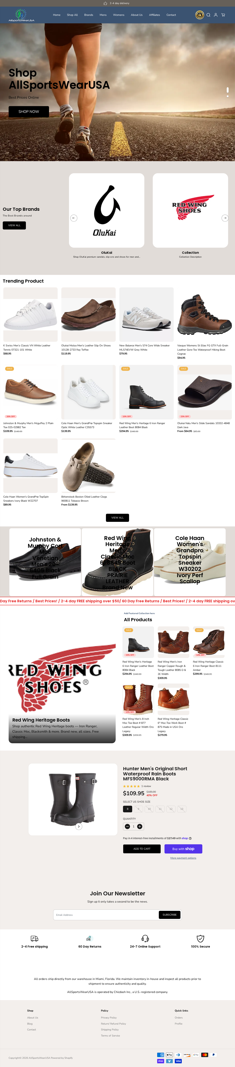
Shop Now (29, 111)
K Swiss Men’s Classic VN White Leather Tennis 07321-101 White (26, 347)
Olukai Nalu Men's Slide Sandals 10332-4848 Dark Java (203, 425)
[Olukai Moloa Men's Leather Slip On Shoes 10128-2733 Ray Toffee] (88, 314)
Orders (179, 1017)
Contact (171, 15)
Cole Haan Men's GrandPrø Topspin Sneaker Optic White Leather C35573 (86, 425)
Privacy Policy (109, 1017)
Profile (178, 1023)
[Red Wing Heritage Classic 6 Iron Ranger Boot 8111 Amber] (209, 642)
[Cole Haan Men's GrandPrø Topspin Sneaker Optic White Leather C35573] (88, 392)
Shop (45, 585)
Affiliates (154, 15)
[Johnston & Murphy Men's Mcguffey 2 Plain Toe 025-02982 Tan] (30, 392)
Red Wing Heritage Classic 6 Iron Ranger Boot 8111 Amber (208, 666)
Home (56, 15)
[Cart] (223, 15)
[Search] (208, 15)
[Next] (225, 218)
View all (117, 517)
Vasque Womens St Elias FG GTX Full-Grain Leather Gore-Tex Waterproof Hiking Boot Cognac (202, 350)
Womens (118, 15)
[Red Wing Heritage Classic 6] (173, 699)
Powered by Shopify (62, 1058)
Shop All (72, 15)
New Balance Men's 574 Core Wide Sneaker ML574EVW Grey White (144, 347)
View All (14, 225)
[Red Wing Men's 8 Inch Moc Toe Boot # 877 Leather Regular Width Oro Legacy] (138, 699)
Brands (88, 15)
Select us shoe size (136, 802)
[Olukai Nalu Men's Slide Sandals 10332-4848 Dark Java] (204, 392)
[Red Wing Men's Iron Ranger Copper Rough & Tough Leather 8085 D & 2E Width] (173, 642)
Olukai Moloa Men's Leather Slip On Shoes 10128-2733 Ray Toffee (86, 347)
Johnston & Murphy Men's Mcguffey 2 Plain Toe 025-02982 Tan (28, 425)
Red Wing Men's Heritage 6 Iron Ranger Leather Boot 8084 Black (142, 425)
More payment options (183, 858)
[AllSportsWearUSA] (21, 15)
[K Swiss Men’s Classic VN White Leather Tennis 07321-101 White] (30, 314)
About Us (136, 15)
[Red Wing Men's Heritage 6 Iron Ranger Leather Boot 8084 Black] (146, 392)
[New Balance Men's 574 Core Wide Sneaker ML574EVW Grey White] (146, 314)
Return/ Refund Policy (113, 1023)
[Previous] (73, 218)
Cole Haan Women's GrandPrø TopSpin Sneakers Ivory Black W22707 (26, 499)
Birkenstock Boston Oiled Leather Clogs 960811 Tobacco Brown (84, 499)
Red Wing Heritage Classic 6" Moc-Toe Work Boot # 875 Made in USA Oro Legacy (173, 725)
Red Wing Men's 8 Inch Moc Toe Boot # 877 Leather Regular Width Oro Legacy (138, 725)
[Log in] (215, 15)
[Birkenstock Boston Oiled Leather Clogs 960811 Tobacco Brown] (88, 465)
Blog (29, 1023)
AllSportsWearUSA (39, 1058)
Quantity (129, 819)
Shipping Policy (110, 1029)
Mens (103, 15)
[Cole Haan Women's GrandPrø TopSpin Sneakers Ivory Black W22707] (30, 465)
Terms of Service (110, 1035)
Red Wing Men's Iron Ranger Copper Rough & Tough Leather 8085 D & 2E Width (172, 668)
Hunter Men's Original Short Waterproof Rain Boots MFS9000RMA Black (155, 773)
